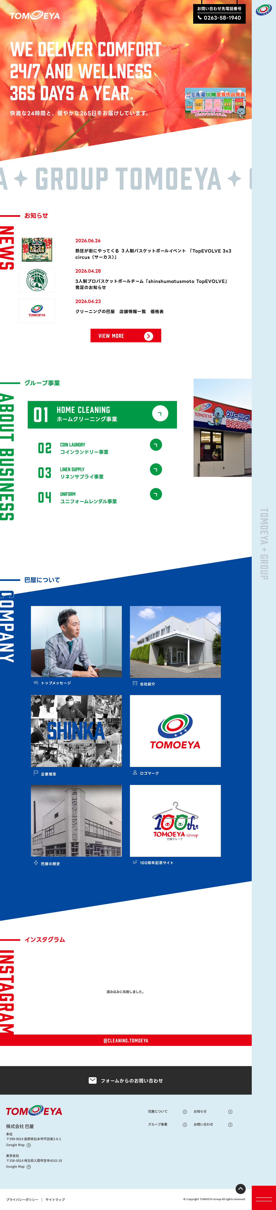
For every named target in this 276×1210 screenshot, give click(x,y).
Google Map (15, 1144)
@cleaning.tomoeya (126, 1040)
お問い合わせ (203, 1124)
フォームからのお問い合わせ (132, 1081)
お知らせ (200, 1111)
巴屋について (157, 1111)
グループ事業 (157, 1124)
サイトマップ (55, 1199)
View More (111, 334)
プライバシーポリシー (22, 1199)
